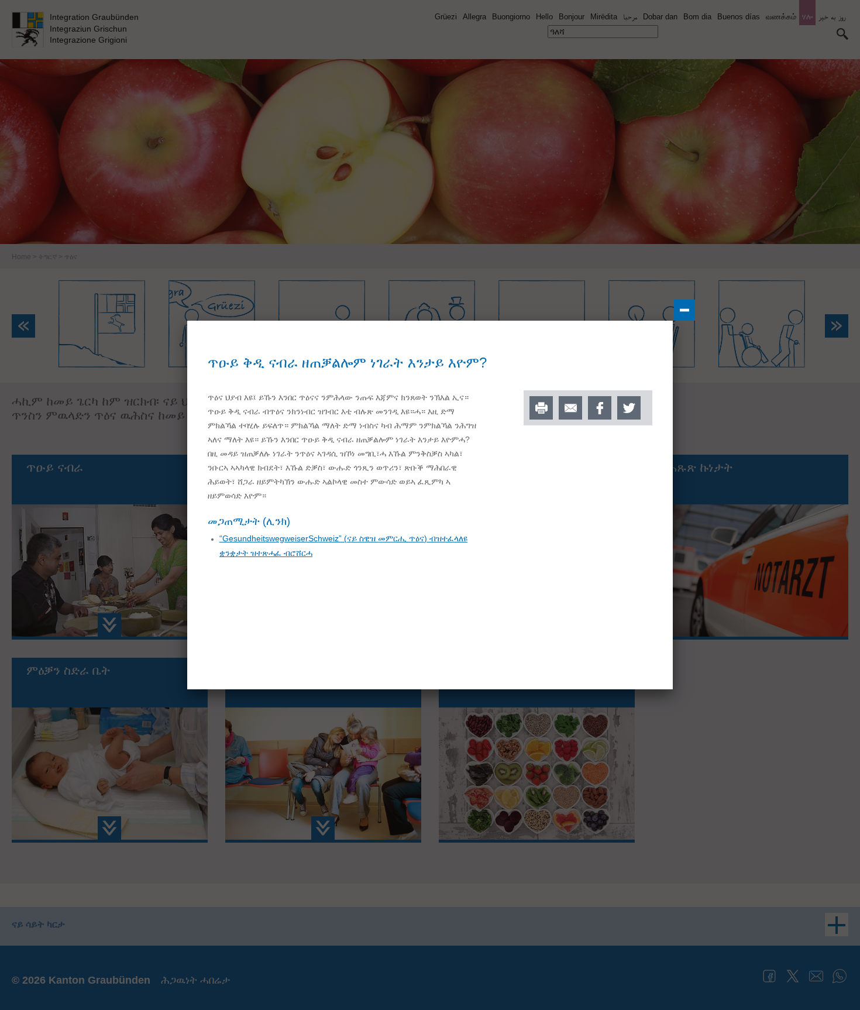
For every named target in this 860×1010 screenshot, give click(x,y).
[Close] (684, 310)
